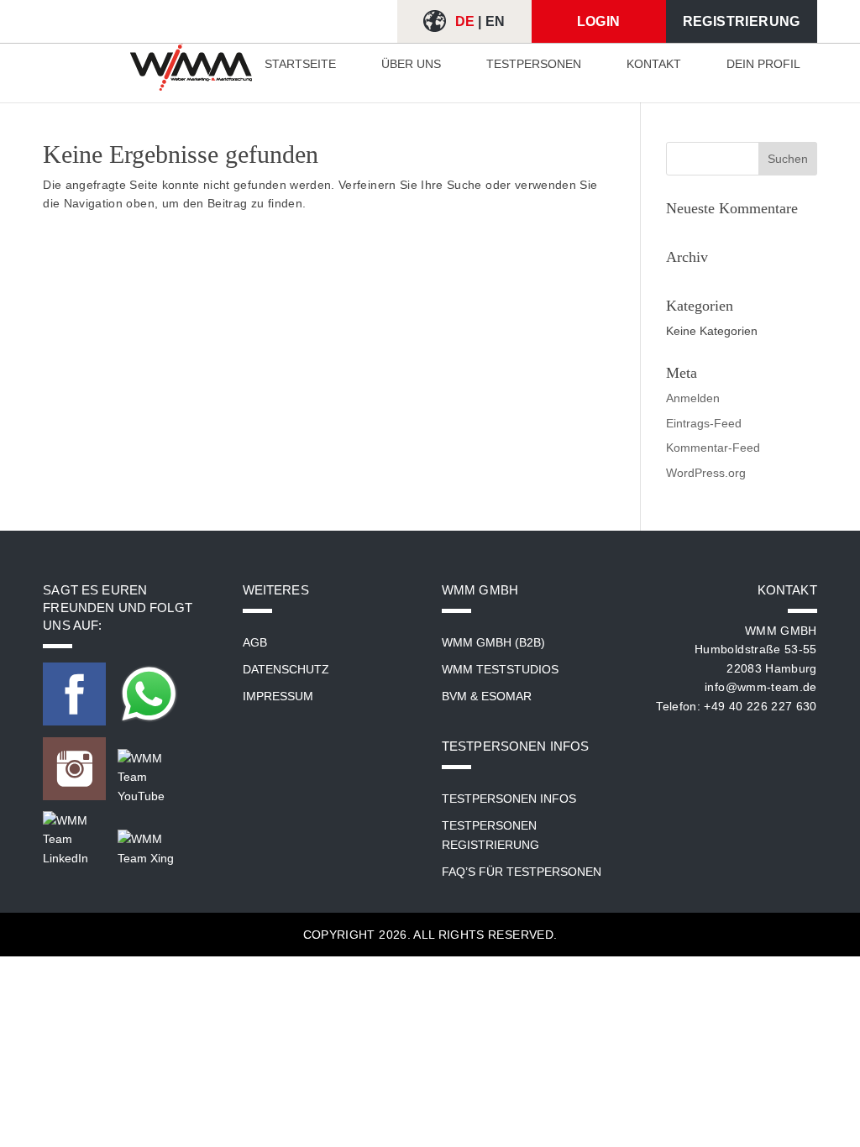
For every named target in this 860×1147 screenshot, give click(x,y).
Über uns (411, 64)
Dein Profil (763, 64)
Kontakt (654, 64)
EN (495, 21)
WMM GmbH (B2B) (493, 642)
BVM (454, 696)
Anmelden (693, 398)
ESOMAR (506, 696)
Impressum (278, 696)
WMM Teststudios (500, 669)
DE (465, 21)
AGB (255, 642)
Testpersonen (533, 64)
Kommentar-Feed (713, 447)
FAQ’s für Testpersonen (521, 871)
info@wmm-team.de (761, 687)
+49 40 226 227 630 (760, 706)
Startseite (300, 64)
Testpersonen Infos (509, 798)
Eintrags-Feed (704, 423)
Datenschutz (286, 669)
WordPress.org (706, 472)
